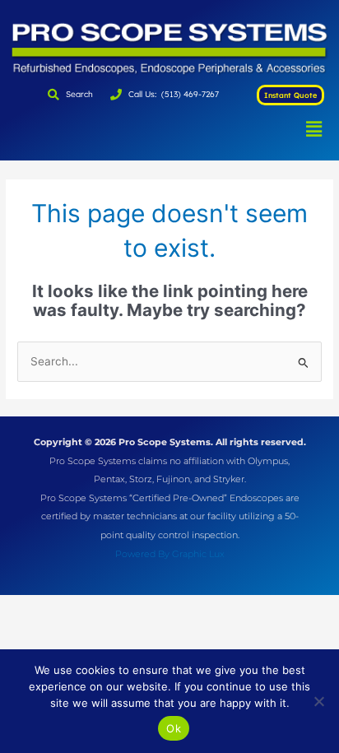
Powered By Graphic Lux (170, 554)
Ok (173, 728)
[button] (313, 129)
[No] (318, 701)
